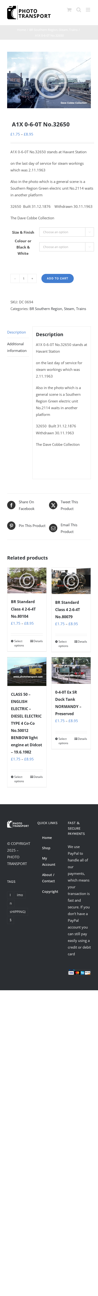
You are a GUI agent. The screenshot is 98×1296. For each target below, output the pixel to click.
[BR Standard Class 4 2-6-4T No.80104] (26, 581)
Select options (19, 643)
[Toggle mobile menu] (88, 9)
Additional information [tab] (17, 347)
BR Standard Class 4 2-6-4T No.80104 (23, 609)
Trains (81, 308)
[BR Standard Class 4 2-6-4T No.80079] (71, 581)
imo (20, 895)
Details (38, 641)
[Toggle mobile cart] (69, 9)
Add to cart (57, 278)
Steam (69, 308)
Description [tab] (16, 332)
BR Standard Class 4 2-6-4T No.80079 (67, 609)
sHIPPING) (17, 912)
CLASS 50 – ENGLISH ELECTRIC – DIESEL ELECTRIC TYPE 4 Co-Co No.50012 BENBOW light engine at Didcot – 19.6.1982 (26, 723)
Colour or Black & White (23, 247)
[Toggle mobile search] (78, 9)
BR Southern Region (45, 308)
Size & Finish (23, 232)
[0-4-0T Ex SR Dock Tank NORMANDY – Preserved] (71, 670)
